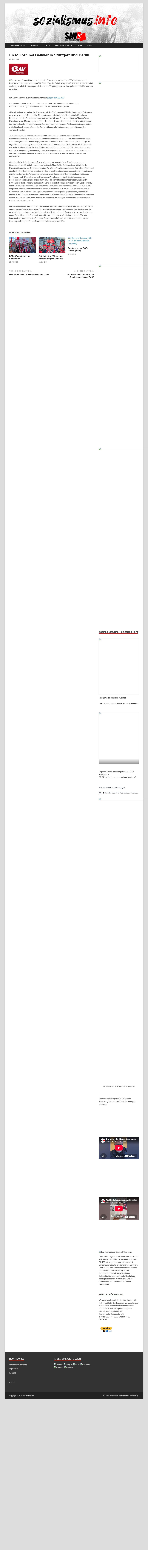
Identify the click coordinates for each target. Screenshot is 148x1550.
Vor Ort (47, 46)
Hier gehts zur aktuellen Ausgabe (112, 698)
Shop (89, 46)
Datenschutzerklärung (18, 1365)
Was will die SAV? (19, 46)
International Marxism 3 (126, 777)
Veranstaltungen (63, 46)
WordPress (125, 1396)
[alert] (119, 793)
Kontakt (79, 46)
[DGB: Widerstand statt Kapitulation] (22, 246)
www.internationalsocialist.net (125, 1259)
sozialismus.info (28, 1396)
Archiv (11, 1382)
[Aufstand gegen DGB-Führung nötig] (81, 242)
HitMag (135, 1396)
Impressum (13, 1369)
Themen (34, 46)
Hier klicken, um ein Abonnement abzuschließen (119, 703)
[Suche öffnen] (137, 46)
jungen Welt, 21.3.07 (55, 98)
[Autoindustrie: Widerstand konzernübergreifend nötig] (52, 246)
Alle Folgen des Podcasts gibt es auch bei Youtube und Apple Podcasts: (117, 1101)
